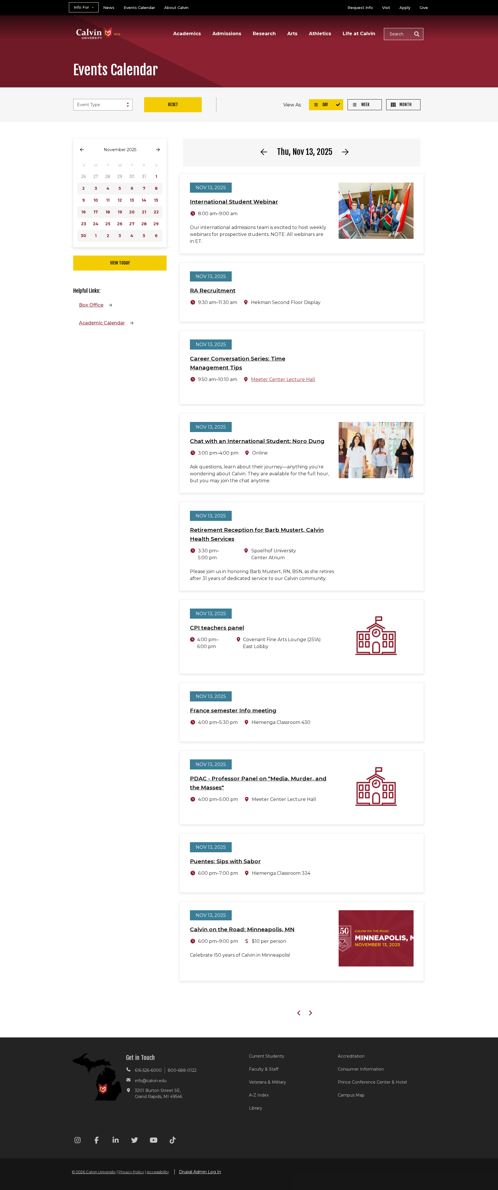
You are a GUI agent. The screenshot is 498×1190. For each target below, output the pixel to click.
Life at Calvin (359, 33)
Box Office (91, 305)
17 (95, 212)
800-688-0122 (182, 1070)
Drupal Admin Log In (200, 1171)
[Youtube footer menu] (153, 1141)
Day (325, 104)
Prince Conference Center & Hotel (372, 1082)
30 (83, 235)
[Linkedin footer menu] (115, 1141)
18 (107, 212)
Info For (81, 7)
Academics (187, 33)
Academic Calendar (102, 323)
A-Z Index (259, 1095)
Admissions (226, 33)
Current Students (266, 1056)
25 (107, 223)
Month (405, 104)
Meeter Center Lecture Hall (283, 379)
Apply (404, 7)
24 (96, 223)
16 (83, 212)
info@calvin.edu (151, 1080)
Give (424, 7)
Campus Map (351, 1095)
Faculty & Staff (263, 1069)
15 (156, 200)
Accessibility (158, 1172)
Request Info (360, 7)
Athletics (320, 33)
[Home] (98, 25)
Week (364, 104)
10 (95, 200)
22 (156, 212)
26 (119, 223)
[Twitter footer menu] (134, 1141)
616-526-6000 (148, 1070)
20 (132, 212)
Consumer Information (361, 1069)
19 (120, 212)
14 (144, 200)
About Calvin (176, 7)
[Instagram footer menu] (77, 1141)
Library (255, 1108)
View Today (120, 263)
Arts (292, 33)
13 (132, 200)
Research (264, 33)
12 (120, 200)
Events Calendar (139, 7)
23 (83, 223)
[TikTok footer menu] (172, 1141)
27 (132, 223)
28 (144, 223)
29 (156, 223)
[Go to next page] (158, 150)
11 (108, 200)
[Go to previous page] (82, 150)
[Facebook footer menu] (96, 1141)
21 (144, 212)
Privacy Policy (131, 1172)
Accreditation (351, 1056)
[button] (403, 34)
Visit (386, 7)
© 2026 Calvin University (94, 1172)
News (108, 7)
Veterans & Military (267, 1082)
